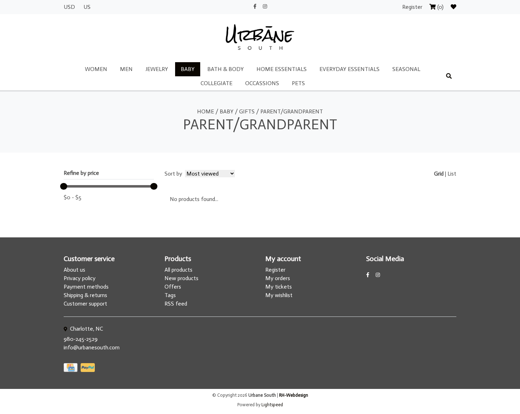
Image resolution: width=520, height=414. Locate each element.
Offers (172, 286)
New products (181, 278)
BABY (188, 69)
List (451, 173)
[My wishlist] (453, 7)
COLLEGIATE (216, 83)
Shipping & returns (85, 295)
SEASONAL (406, 69)
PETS (298, 83)
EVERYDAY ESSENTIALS (349, 69)
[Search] (448, 76)
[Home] (260, 37)
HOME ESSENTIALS (281, 69)
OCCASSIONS (262, 83)
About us (74, 269)
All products (178, 269)
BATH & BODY (225, 69)
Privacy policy (80, 278)
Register (413, 7)
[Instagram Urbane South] (265, 7)
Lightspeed (272, 404)
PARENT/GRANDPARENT (291, 111)
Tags (170, 295)
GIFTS (247, 111)
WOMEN (96, 69)
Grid (439, 173)
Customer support (85, 303)
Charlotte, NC (86, 328)
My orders (277, 278)
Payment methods (86, 286)
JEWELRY (156, 69)
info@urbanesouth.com (92, 347)
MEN (126, 69)
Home (205, 111)
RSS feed (175, 303)
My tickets (278, 286)
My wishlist (279, 295)
